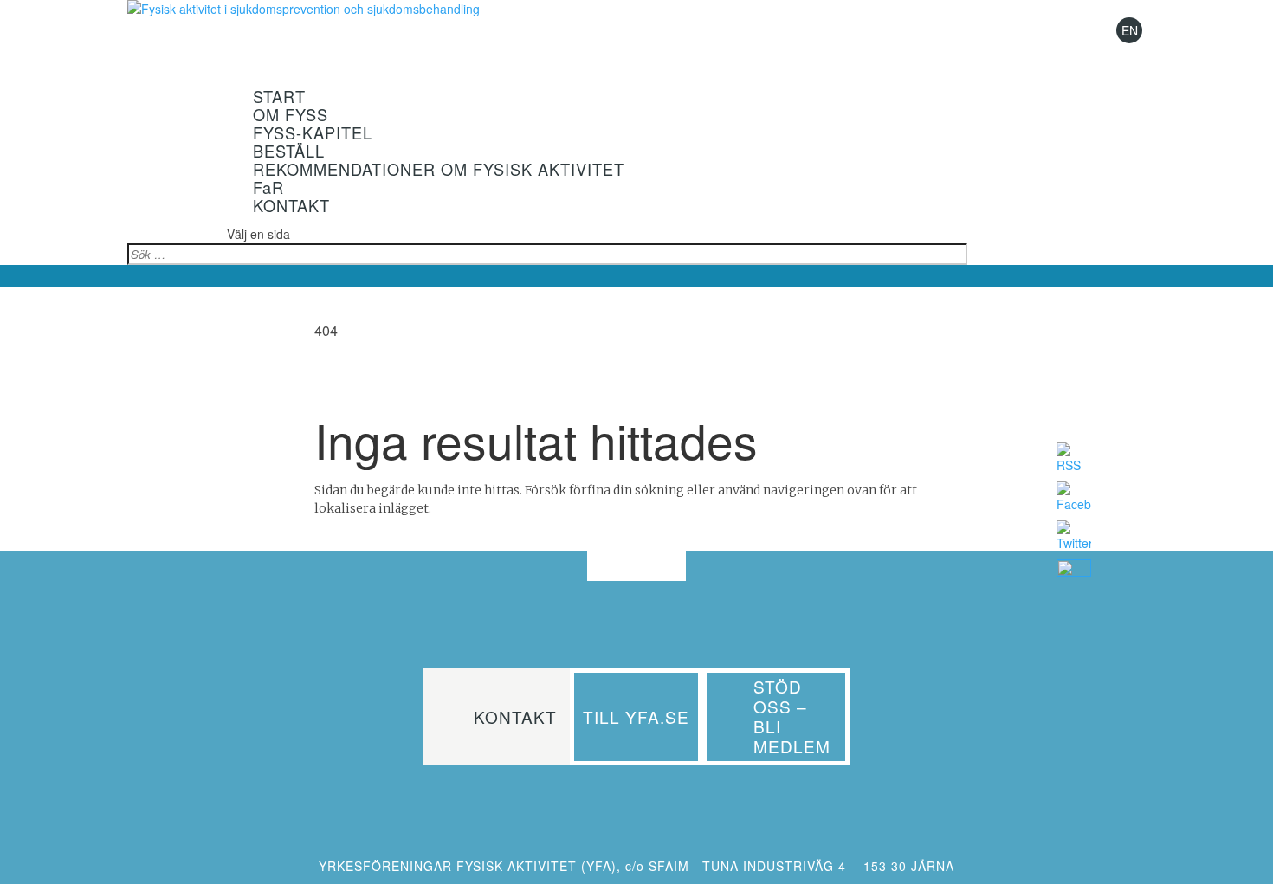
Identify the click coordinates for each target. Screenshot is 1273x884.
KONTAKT (291, 205)
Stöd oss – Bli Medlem (791, 715)
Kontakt (515, 716)
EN (1129, 30)
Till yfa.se (636, 716)
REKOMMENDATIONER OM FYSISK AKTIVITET (438, 169)
